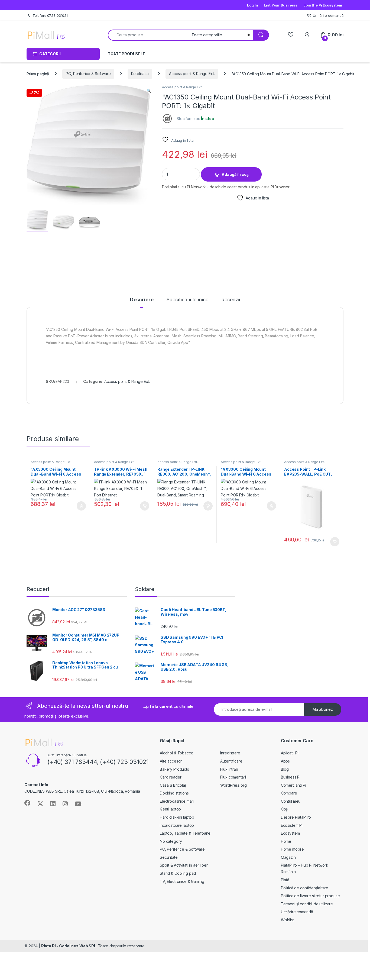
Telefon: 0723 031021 (50, 15)
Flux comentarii (233, 777)
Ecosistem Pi (292, 825)
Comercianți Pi (293, 785)
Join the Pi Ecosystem (322, 5)
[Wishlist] (290, 34)
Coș (284, 809)
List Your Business (280, 5)
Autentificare (231, 761)
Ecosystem (290, 833)
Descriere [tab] (142, 299)
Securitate (169, 857)
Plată (285, 879)
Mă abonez (323, 709)
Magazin (288, 857)
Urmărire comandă (328, 15)
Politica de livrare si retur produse (310, 895)
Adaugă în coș (235, 174)
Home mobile (292, 849)
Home (286, 841)
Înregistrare (230, 753)
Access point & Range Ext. (192, 73)
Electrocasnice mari (177, 801)
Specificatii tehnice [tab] (187, 299)
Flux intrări (229, 769)
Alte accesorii (171, 761)
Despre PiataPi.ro (296, 817)
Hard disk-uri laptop (177, 817)
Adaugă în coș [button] (79, 506)
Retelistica (140, 73)
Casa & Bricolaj (173, 785)
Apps (285, 761)
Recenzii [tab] (230, 299)
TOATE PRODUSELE (126, 53)
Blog (285, 769)
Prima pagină (38, 73)
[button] (149, 91)
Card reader (170, 777)
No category (171, 841)
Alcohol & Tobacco (176, 753)
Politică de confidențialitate (304, 888)
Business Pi (290, 777)
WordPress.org (233, 785)
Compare (289, 793)
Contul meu (291, 801)
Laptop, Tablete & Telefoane (185, 833)
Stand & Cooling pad (178, 873)
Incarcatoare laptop (177, 825)
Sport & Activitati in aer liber (184, 865)
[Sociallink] (27, 803)
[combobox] (148, 35)
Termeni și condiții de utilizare (307, 904)
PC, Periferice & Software (88, 73)
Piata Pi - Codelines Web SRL (68, 946)
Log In (252, 5)
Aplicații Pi (289, 753)
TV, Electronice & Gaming (182, 881)
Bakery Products (174, 769)
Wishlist (287, 920)
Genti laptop (170, 809)
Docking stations (174, 793)
